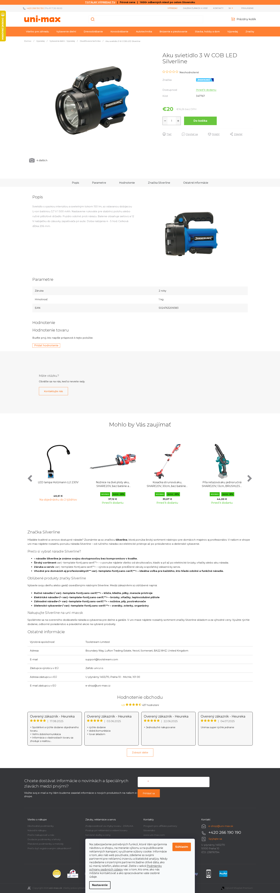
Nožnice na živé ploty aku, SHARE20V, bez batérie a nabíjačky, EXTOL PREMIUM (112, 484)
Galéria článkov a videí (195, 8)
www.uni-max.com (154, 834)
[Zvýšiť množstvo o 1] (178, 121)
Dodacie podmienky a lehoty (43, 839)
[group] (58, 473)
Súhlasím (181, 846)
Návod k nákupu (36, 830)
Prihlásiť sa (149, 793)
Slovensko (149, 830)
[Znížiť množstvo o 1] (165, 121)
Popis (75, 182)
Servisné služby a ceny (97, 834)
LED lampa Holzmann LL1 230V (58, 482)
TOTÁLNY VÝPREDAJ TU (100, 2)
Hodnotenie (127, 182)
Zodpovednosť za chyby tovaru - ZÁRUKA (109, 825)
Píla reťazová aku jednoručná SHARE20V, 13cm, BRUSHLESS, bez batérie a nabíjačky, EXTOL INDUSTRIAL (222, 484)
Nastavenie (100, 885)
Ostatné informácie (195, 182)
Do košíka (200, 120)
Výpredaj (172, 8)
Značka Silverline (159, 182)
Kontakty (218, 8)
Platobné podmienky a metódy (45, 843)
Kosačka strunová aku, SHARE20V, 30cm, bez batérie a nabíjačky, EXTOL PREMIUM (167, 484)
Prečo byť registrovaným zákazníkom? (49, 848)
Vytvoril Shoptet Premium (239, 888)
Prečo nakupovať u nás (40, 834)
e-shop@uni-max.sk (220, 826)
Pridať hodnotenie (46, 345)
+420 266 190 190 (35, 8)
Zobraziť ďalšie (140, 752)
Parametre (99, 182)
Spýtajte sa (215, 838)
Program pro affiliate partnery (160, 825)
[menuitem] (37, 31)
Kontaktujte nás (53, 391)
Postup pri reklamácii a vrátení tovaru (106, 830)
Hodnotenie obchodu (140, 697)
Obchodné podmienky (40, 825)
